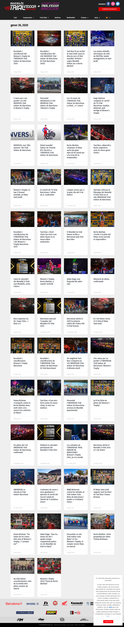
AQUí (110, 607)
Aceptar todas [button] (108, 621)
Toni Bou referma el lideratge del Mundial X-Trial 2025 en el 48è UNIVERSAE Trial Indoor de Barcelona (102, 195)
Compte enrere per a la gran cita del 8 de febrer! (75, 192)
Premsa (83, 18)
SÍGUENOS (101, 4)
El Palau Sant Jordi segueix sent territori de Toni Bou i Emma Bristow (102, 493)
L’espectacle (27, 18)
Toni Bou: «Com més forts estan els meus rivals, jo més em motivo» (48, 404)
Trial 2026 (43, 18)
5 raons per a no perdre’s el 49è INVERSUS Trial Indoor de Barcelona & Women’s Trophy (22, 103)
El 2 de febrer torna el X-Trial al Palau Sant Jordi (101, 321)
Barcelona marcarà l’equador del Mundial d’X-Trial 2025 (48, 322)
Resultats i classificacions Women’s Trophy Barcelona (20, 362)
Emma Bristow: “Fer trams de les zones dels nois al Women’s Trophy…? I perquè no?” (22, 539)
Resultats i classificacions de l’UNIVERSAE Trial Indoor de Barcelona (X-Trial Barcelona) (48, 363)
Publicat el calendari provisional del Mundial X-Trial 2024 (48, 447)
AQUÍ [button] (107, 616)
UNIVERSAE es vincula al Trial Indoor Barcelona (21, 492)
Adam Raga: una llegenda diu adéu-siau (75, 281)
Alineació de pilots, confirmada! (101, 280)
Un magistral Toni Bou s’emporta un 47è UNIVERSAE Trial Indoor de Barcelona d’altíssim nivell (75, 363)
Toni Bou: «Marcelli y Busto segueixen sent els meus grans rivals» (102, 149)
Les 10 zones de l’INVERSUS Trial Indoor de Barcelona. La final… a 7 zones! (75, 102)
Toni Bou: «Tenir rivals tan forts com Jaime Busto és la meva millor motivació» (48, 237)
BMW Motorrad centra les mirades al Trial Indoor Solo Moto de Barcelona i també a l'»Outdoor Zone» (75, 495)
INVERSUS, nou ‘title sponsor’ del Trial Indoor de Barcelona (22, 147)
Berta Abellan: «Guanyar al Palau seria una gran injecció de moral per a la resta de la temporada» (76, 151)
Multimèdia (71, 18)
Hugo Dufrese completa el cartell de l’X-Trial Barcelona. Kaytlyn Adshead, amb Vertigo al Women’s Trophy (101, 105)
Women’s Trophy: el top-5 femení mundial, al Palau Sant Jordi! (22, 194)
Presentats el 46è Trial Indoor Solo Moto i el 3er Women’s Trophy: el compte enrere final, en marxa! (75, 540)
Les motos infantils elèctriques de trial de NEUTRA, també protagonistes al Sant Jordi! (102, 56)
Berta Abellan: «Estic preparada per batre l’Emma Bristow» (102, 536)
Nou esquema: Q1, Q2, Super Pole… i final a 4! (21, 321)
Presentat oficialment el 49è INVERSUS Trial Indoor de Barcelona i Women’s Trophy (48, 103)
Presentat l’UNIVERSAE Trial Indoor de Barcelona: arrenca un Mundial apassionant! (75, 405)
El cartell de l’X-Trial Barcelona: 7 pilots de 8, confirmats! (48, 192)
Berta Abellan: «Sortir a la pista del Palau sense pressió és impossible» (102, 236)
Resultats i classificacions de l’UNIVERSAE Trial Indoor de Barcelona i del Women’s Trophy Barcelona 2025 (22, 239)
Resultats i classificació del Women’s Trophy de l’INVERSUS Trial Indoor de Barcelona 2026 (22, 57)
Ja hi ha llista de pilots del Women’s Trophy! (101, 403)
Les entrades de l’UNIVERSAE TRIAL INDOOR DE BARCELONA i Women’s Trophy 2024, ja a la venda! (75, 451)
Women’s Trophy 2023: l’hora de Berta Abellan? (49, 581)
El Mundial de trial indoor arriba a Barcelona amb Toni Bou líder (75, 236)
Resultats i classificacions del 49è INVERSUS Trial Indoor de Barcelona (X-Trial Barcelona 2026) (48, 57)
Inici (15, 18)
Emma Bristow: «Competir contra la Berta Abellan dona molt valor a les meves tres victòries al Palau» (22, 406)
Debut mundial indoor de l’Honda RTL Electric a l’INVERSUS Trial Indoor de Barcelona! (49, 150)
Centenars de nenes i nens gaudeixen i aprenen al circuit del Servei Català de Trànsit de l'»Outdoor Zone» (49, 495)
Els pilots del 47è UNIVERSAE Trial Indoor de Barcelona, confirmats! (22, 449)
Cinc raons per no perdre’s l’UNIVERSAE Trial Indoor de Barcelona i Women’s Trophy (102, 363)
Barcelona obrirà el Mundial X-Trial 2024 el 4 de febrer (102, 447)
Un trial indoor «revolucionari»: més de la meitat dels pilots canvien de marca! (22, 584)
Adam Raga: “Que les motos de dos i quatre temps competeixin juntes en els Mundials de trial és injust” (49, 540)
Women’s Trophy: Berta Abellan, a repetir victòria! (47, 281)
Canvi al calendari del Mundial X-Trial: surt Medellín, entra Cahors (22, 283)
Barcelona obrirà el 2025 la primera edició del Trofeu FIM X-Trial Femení (75, 322)
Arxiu (96, 18)
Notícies (58, 18)
